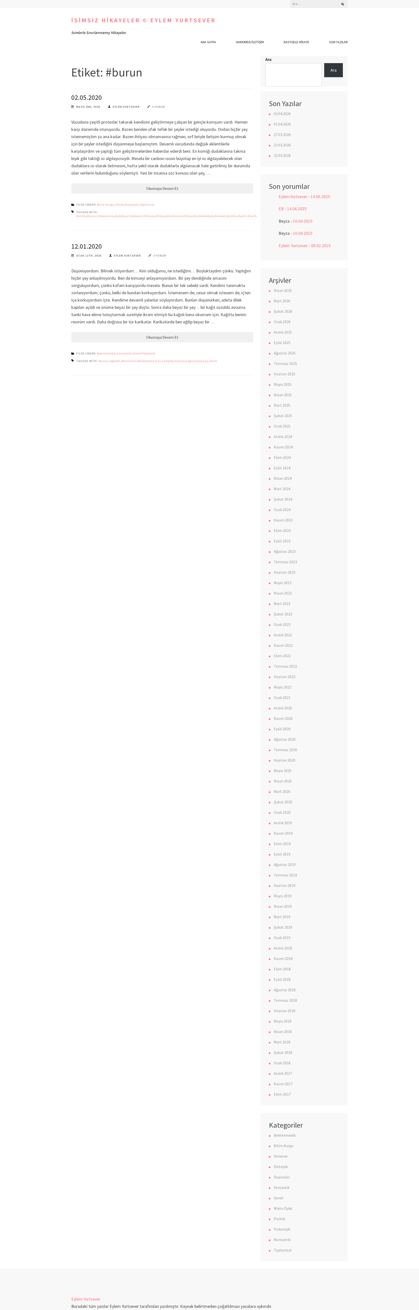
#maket (220, 216)
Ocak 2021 (282, 697)
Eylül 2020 (282, 728)
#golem (115, 361)
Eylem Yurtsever (293, 245)
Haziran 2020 (284, 760)
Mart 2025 (282, 405)
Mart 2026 (282, 300)
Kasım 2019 (283, 833)
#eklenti (136, 216)
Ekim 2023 (282, 530)
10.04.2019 (302, 221)
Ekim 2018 (282, 968)
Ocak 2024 (282, 509)
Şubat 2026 (283, 311)
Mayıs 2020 (282, 770)
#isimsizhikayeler (185, 216)
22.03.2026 (282, 155)
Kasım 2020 (283, 718)
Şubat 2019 (283, 927)
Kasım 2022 (283, 645)
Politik (279, 1218)
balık (151, 361)
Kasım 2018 (283, 958)
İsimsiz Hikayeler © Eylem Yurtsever (143, 20)
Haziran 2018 (284, 1010)
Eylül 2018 (282, 979)
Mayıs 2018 (282, 1021)
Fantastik (124, 353)
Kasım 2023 (283, 520)
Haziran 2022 (284, 676)
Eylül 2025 (282, 342)
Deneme (281, 1156)
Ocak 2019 (282, 937)
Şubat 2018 (283, 1052)
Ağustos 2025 (285, 353)
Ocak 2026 (282, 321)
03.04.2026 (282, 113)
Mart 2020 (282, 791)
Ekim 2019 (282, 843)
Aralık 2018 (283, 948)
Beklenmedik (106, 353)
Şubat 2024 (283, 499)
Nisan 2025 (283, 394)
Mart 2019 (282, 916)
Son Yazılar (338, 42)
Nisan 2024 (283, 478)
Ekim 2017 (282, 1094)
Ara (268, 59)
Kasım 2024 (283, 447)
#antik (81, 216)
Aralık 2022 (283, 634)
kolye (198, 361)
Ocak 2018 (282, 1062)
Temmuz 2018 (285, 1000)
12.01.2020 (86, 246)
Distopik (281, 1166)
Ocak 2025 (282, 426)
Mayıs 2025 (282, 384)
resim (213, 361)
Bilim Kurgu (105, 204)
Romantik (282, 1239)
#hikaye (149, 216)
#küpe (142, 361)
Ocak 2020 (282, 812)
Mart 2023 (282, 603)
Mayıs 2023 (282, 582)
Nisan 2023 (283, 593)
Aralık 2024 (283, 436)
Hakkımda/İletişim (250, 42)
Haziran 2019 (284, 885)
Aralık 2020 (283, 707)
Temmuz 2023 (285, 561)
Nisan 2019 (283, 906)
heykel (169, 361)
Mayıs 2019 (282, 895)
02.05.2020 (86, 97)
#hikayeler (163, 216)
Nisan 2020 (283, 781)
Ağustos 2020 (285, 739)
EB (281, 208)
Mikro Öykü (283, 1208)
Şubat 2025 (283, 415)
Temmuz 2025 (285, 363)
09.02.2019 (320, 245)
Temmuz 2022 (285, 666)
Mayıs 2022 (282, 687)
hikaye (180, 361)
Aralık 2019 (283, 822)
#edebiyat (122, 216)
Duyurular (282, 1177)
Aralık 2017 (283, 1073)
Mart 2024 (282, 488)
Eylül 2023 (282, 540)
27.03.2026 (282, 134)
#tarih (252, 216)
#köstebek (206, 216)
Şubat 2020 (283, 801)
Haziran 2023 (284, 572)
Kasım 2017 (283, 1083)
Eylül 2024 (282, 467)
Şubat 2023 (283, 614)
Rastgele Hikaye (296, 42)
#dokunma (106, 216)
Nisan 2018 (283, 1031)
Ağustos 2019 (285, 864)
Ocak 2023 (282, 624)
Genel (119, 204)
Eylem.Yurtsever (126, 107)
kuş (205, 361)
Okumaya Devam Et (162, 188)
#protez (231, 216)
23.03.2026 (282, 145)
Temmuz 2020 (285, 749)
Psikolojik (131, 204)
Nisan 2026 (283, 290)
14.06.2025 (320, 196)
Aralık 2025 (283, 332)
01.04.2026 (282, 124)
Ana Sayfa (208, 42)
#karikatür (129, 361)
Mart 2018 (282, 1042)
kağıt (189, 361)
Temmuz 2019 (285, 875)
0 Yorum (158, 107)
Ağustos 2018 (285, 989)
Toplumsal (146, 204)
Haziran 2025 (284, 373)
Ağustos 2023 (285, 551)
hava (159, 361)
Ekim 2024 (282, 457)
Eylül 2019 (282, 854)
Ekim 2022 (282, 655)
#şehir (242, 216)
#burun (92, 216)
